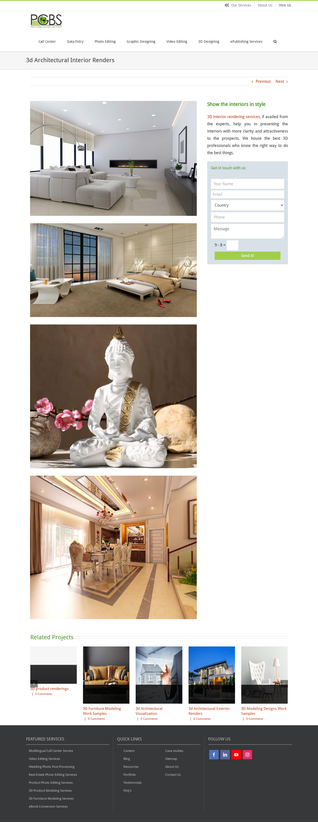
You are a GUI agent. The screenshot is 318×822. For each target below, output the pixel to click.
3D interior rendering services (233, 116)
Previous (263, 81)
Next (280, 81)
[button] (275, 41)
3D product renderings (49, 688)
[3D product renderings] (53, 683)
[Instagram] (247, 754)
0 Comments (43, 694)
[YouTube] (236, 754)
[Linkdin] (225, 754)
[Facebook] (214, 754)
